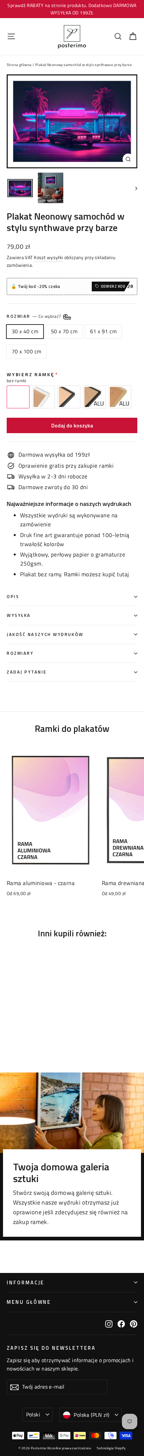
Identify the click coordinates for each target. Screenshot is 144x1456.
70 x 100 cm (26, 351)
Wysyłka (19, 615)
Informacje (25, 1282)
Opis (13, 596)
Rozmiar (34, 316)
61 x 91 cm (103, 331)
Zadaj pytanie (27, 672)
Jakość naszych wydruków (45, 634)
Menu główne (29, 1302)
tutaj (123, 574)
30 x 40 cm (25, 331)
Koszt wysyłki (48, 257)
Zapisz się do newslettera (51, 1347)
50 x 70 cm (64, 331)
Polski (33, 1414)
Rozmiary (20, 653)
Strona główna (19, 64)
